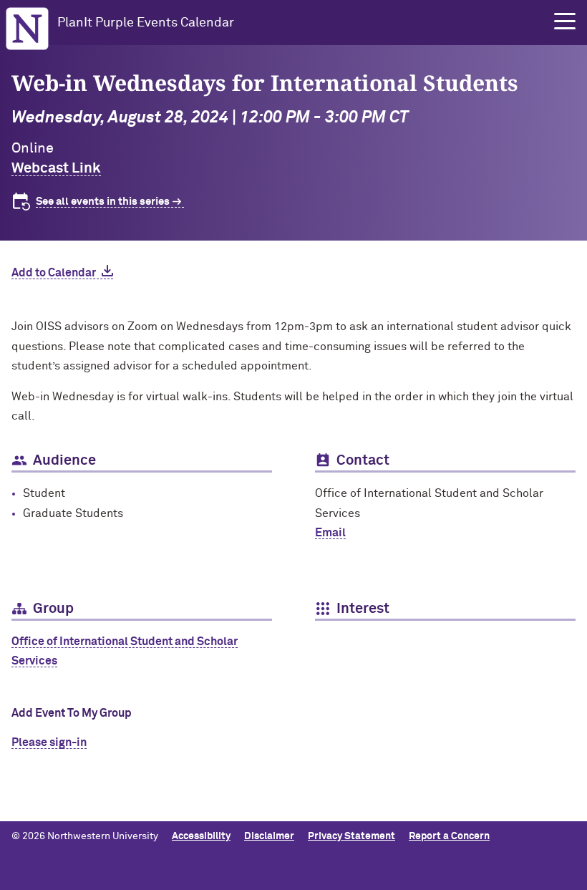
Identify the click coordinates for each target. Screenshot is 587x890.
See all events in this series (103, 201)
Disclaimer (269, 836)
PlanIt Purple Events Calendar (145, 22)
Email (330, 532)
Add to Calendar (53, 273)
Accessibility (201, 836)
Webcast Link (56, 168)
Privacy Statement (351, 836)
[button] (565, 21)
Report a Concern (449, 836)
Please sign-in (49, 742)
